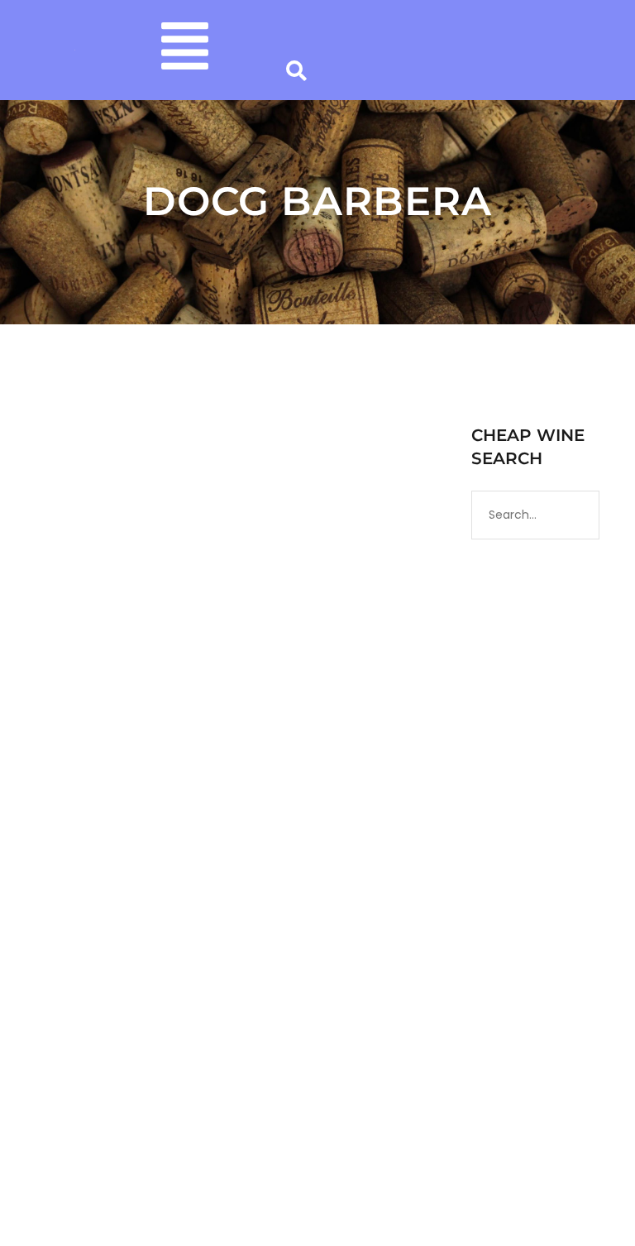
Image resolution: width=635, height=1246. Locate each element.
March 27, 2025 (82, 788)
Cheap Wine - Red (296, 788)
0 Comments (132, 805)
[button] (185, 50)
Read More (77, 1031)
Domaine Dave (185, 788)
